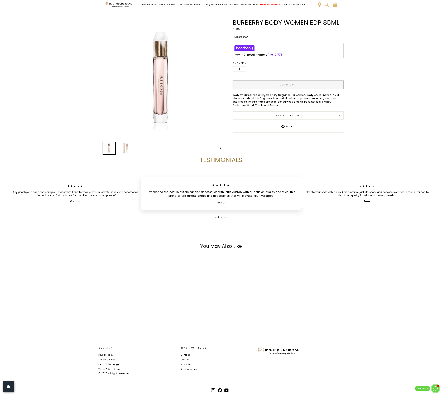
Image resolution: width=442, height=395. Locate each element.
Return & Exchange (108, 364)
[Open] (8, 386)
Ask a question (288, 115)
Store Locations (189, 369)
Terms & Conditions (109, 369)
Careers (185, 359)
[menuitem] (148, 4)
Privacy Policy (105, 355)
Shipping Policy (106, 359)
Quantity (240, 63)
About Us (185, 364)
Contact (185, 355)
